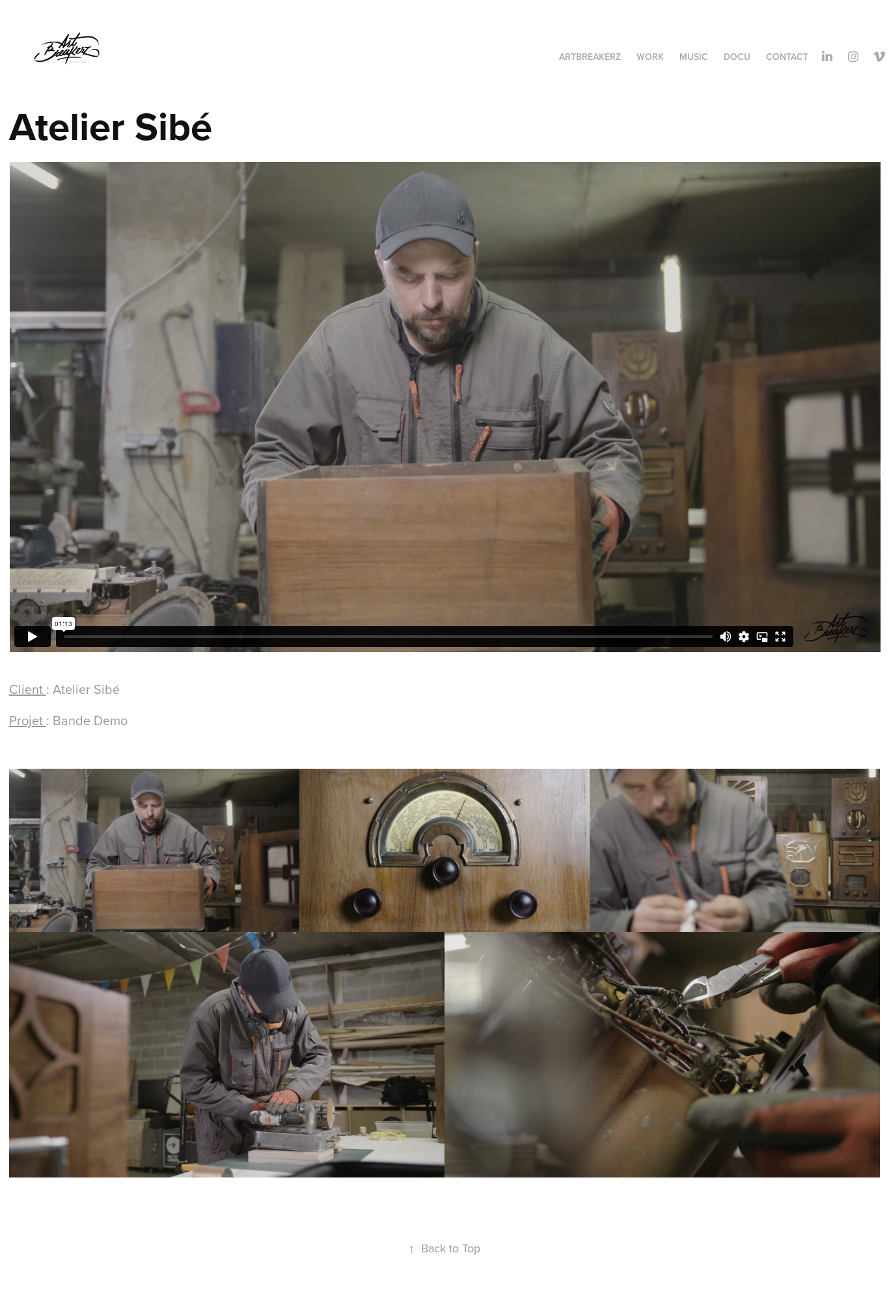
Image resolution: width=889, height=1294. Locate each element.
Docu (737, 56)
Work (650, 56)
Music (693, 56)
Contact (787, 56)
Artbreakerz (590, 56)
